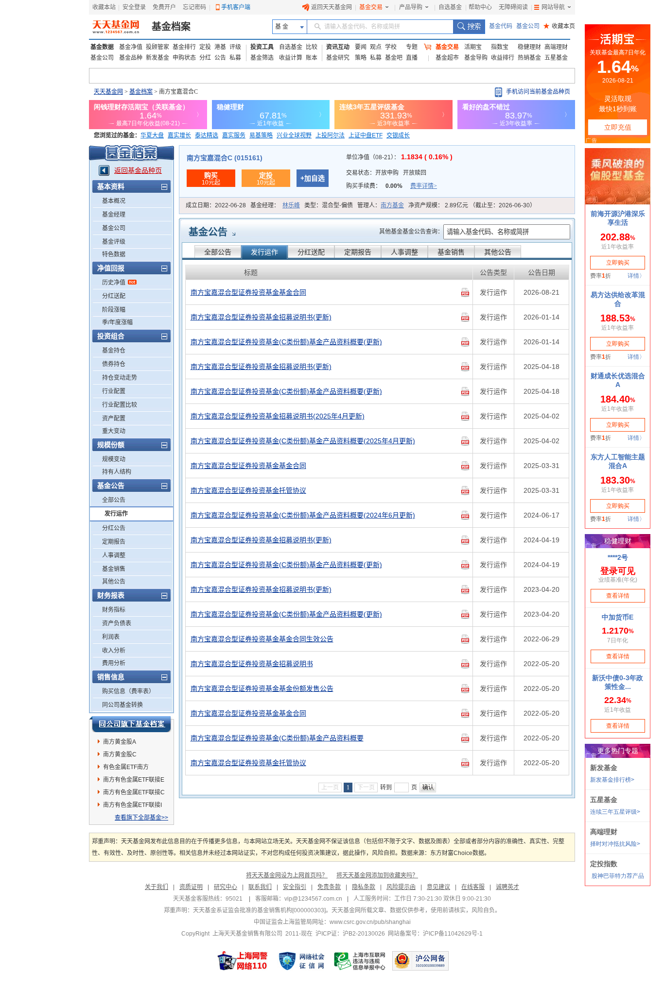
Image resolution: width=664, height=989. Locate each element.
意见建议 (438, 887)
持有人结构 (116, 472)
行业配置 (113, 391)
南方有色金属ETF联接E (133, 779)
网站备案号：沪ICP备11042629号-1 (435, 933)
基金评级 (113, 241)
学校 (391, 47)
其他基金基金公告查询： (411, 231)
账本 (311, 57)
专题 (412, 47)
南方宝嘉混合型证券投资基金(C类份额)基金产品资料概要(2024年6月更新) (303, 515)
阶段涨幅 (113, 309)
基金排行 (184, 47)
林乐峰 (291, 205)
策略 (361, 57)
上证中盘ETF (366, 135)
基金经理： (275, 205)
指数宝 (499, 47)
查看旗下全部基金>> (141, 817)
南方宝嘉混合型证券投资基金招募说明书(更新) (261, 317)
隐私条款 (363, 887)
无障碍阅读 (513, 7)
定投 (205, 47)
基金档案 (171, 26)
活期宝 (473, 47)
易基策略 (261, 135)
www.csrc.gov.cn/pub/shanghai (370, 922)
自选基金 (450, 7)
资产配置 (113, 418)
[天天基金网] (117, 26)
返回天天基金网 (331, 7)
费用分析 (113, 663)
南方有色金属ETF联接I (132, 805)
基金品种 (130, 57)
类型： (328, 205)
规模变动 (113, 459)
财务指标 (113, 609)
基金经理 (113, 214)
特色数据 (113, 254)
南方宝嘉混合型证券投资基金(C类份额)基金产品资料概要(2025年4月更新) (303, 441)
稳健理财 (529, 47)
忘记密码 (194, 7)
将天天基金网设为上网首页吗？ (287, 875)
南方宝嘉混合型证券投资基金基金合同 (248, 292)
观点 (376, 47)
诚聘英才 (507, 887)
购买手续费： (391, 186)
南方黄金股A (119, 741)
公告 (220, 57)
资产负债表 (116, 623)
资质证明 (191, 887)
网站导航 (553, 7)
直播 (412, 57)
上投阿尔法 (330, 135)
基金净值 (130, 47)
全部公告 (113, 500)
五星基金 (556, 57)
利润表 (111, 637)
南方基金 (392, 205)
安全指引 (294, 887)
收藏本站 (104, 7)
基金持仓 (113, 350)
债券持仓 (113, 364)
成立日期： (216, 205)
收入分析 (113, 650)
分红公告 (113, 528)
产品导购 (410, 7)
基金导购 (476, 57)
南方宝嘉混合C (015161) (224, 158)
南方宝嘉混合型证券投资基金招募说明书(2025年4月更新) (278, 416)
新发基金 (157, 57)
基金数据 (102, 47)
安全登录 (134, 7)
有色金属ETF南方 (126, 767)
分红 (205, 57)
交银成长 (398, 135)
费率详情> (423, 186)
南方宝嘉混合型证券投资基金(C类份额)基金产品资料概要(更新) (286, 342)
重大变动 (113, 431)
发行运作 (116, 513)
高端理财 (556, 47)
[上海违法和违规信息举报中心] (360, 961)
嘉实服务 (233, 135)
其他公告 (113, 581)
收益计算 (290, 57)
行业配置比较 (119, 405)
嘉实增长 (179, 135)
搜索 (469, 27)
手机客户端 (235, 7)
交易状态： (386, 172)
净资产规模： (472, 205)
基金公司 (528, 26)
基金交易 (371, 7)
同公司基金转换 (122, 705)
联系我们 (260, 887)
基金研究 (337, 57)
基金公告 (208, 232)
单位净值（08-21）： (399, 157)
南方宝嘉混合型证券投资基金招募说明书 (252, 664)
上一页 (330, 787)
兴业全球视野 (294, 135)
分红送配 (113, 296)
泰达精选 (206, 135)
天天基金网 (108, 91)
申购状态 (184, 57)
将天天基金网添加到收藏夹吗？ (377, 875)
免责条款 (329, 887)
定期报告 (113, 541)
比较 (311, 47)
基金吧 (393, 57)
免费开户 (164, 7)
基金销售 (113, 569)
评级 (235, 47)
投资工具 (262, 47)
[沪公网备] (420, 961)
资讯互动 (337, 47)
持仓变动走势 (119, 377)
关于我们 (156, 887)
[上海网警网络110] (242, 961)
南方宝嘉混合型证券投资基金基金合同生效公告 (262, 639)
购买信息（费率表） (128, 691)
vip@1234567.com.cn (313, 898)
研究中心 (225, 887)
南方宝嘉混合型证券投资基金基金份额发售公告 (262, 688)
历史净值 (113, 282)
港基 (220, 47)
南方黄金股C (120, 754)
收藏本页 (559, 26)
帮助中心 (480, 7)
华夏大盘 (152, 135)
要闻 (361, 47)
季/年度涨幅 (117, 322)
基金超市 (447, 57)
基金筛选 (262, 57)
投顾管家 (157, 47)
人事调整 (113, 555)
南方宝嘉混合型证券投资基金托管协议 (248, 490)
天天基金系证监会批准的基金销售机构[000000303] (259, 910)
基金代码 (500, 26)
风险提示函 (401, 887)
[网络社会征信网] (301, 961)
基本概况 (113, 201)
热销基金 (529, 57)
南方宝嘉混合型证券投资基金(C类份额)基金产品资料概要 (277, 738)
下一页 (366, 787)
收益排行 (502, 57)
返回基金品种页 (138, 170)
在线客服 (473, 887)
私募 (235, 57)
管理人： (380, 205)
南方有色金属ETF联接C (134, 792)
